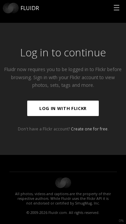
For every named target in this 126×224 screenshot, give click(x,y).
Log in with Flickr (63, 108)
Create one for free (89, 128)
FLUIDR (29, 8)
